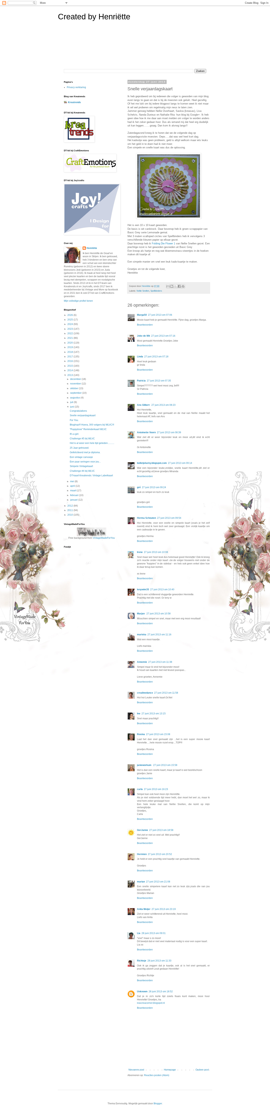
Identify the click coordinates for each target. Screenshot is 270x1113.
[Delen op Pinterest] (183, 286)
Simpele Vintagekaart (81, 466)
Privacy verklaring (76, 87)
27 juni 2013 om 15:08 (158, 734)
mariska (141, 634)
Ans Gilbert (143, 405)
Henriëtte (92, 248)
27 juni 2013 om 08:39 (169, 432)
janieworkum (144, 765)
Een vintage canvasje (81, 457)
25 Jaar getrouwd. (79, 447)
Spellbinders (156, 291)
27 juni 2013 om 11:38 (160, 662)
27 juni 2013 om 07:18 (156, 356)
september (76, 393)
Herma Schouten (146, 518)
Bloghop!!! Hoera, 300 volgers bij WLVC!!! (92, 424)
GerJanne (142, 830)
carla (140, 789)
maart (73, 490)
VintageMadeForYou (103, 538)
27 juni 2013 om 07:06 (160, 315)
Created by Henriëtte (94, 16)
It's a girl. (74, 434)
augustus (75, 397)
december (76, 379)
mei (72, 481)
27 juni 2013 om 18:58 (161, 830)
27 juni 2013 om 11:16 (159, 634)
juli (72, 402)
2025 (70, 319)
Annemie (142, 662)
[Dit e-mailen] (168, 286)
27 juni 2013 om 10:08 (156, 552)
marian (141, 881)
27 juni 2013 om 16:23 (156, 789)
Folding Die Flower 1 (163, 243)
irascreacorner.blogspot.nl (151, 1003)
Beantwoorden (145, 324)
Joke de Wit (143, 335)
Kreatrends (74, 102)
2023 (70, 329)
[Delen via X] (175, 286)
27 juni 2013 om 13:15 (154, 713)
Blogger (158, 1103)
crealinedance (145, 692)
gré (139, 487)
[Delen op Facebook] (179, 286)
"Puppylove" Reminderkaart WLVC (88, 429)
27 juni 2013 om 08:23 (163, 405)
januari (74, 499)
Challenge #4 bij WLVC (82, 471)
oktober (74, 388)
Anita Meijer (143, 909)
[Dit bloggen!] (172, 286)
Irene (140, 552)
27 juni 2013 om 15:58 (165, 765)
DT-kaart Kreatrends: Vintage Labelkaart (91, 475)
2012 (70, 505)
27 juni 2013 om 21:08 (158, 881)
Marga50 (142, 315)
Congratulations (78, 411)
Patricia (141, 380)
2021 (70, 338)
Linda (140, 356)
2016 (70, 361)
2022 (70, 333)
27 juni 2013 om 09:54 (169, 518)
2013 (70, 375)
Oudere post (202, 1069)
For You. (74, 420)
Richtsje (141, 960)
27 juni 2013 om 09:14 (180, 463)
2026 (70, 315)
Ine (138, 713)
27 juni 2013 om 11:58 (166, 692)
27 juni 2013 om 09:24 (154, 487)
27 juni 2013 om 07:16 (163, 335)
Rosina (141, 734)
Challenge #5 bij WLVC (82, 438)
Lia (138, 933)
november (76, 383)
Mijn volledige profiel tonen (78, 300)
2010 (70, 514)
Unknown (142, 991)
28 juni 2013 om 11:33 (159, 960)
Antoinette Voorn (146, 432)
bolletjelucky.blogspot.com (152, 463)
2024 (70, 324)
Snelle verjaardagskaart (82, 415)
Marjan (141, 613)
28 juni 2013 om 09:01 (154, 933)
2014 (70, 370)
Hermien (142, 854)
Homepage (170, 1069)
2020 (70, 342)
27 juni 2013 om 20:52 (160, 854)
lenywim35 (143, 589)
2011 (70, 510)
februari (74, 495)
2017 (70, 356)
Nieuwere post (136, 1069)
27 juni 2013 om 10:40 (162, 589)
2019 (70, 347)
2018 (70, 352)
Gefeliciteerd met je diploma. (85, 452)
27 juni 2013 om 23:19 (164, 909)
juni (72, 406)
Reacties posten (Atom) (156, 1075)
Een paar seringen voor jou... (85, 461)
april (73, 486)
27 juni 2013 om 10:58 (158, 613)
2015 (70, 365)
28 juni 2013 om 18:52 (161, 991)
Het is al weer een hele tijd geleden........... (92, 443)
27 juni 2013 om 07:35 (159, 380)
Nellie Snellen (143, 291)
